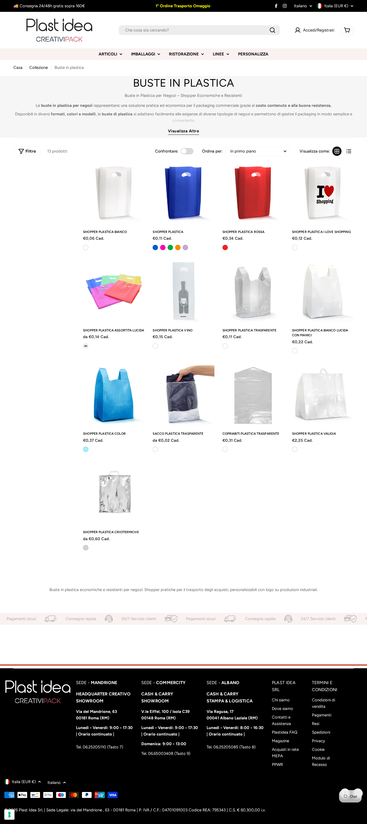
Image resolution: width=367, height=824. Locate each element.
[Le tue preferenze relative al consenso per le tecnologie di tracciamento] (9, 814)
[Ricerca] (272, 30)
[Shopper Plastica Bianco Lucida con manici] (323, 292)
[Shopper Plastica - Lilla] (185, 247)
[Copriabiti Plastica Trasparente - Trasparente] (225, 449)
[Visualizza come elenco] (349, 151)
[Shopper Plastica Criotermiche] (114, 493)
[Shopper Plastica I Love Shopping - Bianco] (294, 247)
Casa (18, 67)
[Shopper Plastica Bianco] (114, 193)
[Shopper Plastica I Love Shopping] (323, 193)
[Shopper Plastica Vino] (183, 292)
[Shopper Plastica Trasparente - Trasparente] (225, 346)
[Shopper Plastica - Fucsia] (162, 247)
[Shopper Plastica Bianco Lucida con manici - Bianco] (294, 350)
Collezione (38, 67)
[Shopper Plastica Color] (114, 395)
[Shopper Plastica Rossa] (253, 193)
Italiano (300, 6)
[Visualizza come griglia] (337, 151)
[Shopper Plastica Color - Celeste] (85, 449)
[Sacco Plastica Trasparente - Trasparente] (155, 449)
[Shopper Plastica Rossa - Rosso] (225, 247)
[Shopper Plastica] (183, 193)
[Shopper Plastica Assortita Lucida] (114, 292)
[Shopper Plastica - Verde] (170, 247)
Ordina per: (212, 151)
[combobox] (199, 30)
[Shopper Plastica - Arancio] (178, 247)
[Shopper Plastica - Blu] (155, 247)
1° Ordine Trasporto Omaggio (182, 5)
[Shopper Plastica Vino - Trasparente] (155, 346)
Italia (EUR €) (336, 5)
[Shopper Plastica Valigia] (323, 395)
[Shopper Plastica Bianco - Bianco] (85, 247)
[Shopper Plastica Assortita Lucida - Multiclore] (85, 346)
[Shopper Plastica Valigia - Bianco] (294, 449)
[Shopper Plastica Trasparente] (253, 292)
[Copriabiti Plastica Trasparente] (253, 395)
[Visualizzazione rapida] (138, 173)
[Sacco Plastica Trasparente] (183, 395)
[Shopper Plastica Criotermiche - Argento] (85, 547)
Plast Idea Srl (30, 810)
